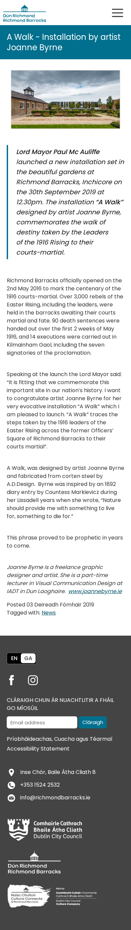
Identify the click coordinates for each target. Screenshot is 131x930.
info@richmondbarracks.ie (55, 797)
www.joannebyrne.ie (95, 591)
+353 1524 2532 (40, 785)
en (14, 658)
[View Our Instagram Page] (38, 678)
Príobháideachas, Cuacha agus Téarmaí (60, 739)
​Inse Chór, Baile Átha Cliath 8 (58, 772)
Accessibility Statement (38, 749)
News (49, 613)
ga (28, 658)
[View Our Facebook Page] (17, 678)
